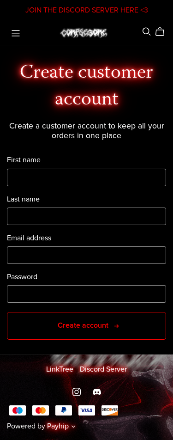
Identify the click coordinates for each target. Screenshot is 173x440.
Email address (29, 238)
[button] (73, 427)
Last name (23, 199)
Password (22, 277)
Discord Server (103, 369)
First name (24, 160)
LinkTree (60, 369)
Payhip (58, 426)
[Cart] (163, 32)
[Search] (147, 31)
